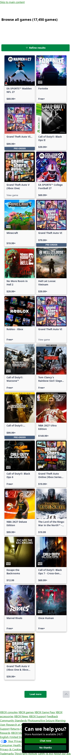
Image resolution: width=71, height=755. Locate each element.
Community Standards (13, 720)
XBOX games (26, 712)
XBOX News (21, 716)
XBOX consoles (9, 712)
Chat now (45, 740)
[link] (19, 78)
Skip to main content (12, 2)
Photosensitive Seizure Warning (46, 720)
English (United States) (13, 737)
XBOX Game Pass (44, 712)
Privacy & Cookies (11, 749)
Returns (15, 728)
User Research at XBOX (14, 724)
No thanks (45, 747)
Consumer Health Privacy (15, 745)
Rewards (5, 733)
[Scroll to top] (66, 694)
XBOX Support (37, 716)
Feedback (52, 716)
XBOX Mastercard (21, 733)
